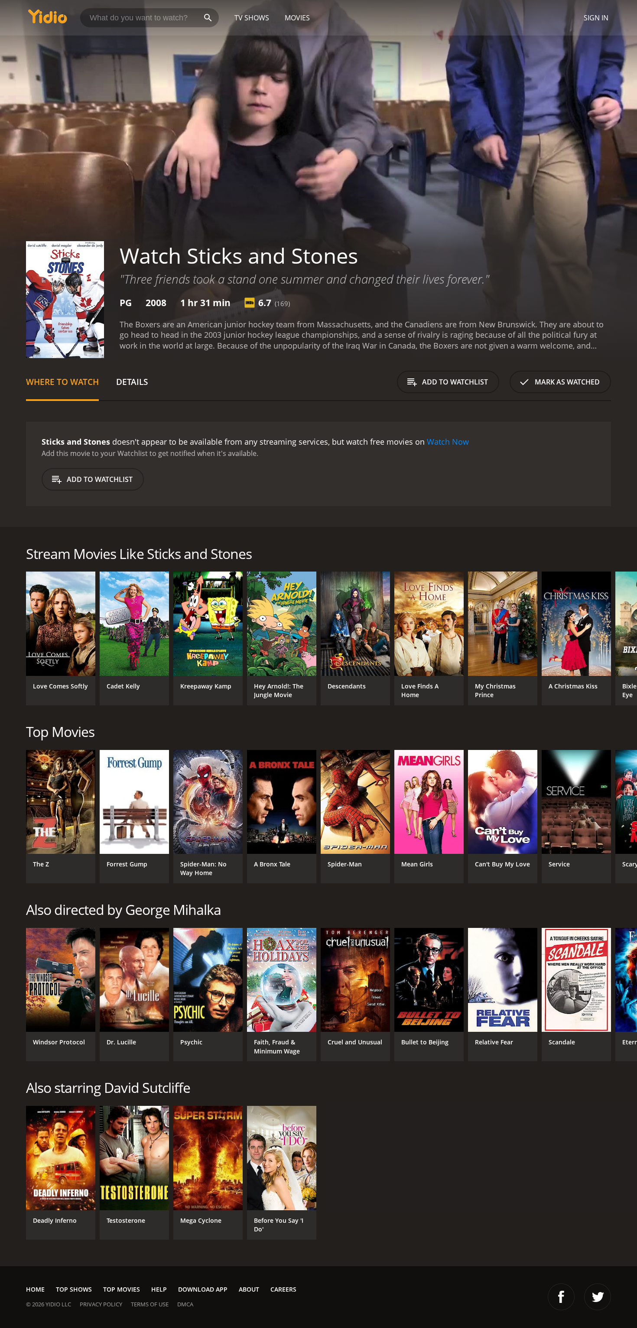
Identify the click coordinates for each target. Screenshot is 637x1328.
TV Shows (251, 18)
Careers (283, 1289)
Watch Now (448, 441)
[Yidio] (47, 19)
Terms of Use (150, 1304)
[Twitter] (597, 1296)
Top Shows (74, 1289)
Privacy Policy (101, 1304)
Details (132, 382)
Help (159, 1289)
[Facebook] (561, 1296)
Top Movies (121, 1289)
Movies (297, 18)
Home (35, 1289)
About (249, 1289)
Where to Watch (62, 382)
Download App (203, 1289)
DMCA (185, 1304)
